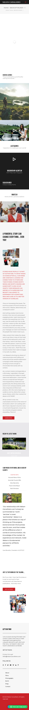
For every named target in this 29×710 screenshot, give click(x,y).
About (7, 672)
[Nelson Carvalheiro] (11, 2)
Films (7, 675)
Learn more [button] (8, 417)
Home (7, 10)
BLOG (7, 681)
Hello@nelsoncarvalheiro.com (12, 656)
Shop (6, 683)
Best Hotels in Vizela (14, 453)
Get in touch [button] (9, 589)
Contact (7, 686)
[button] (25, 2)
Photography (9, 678)
